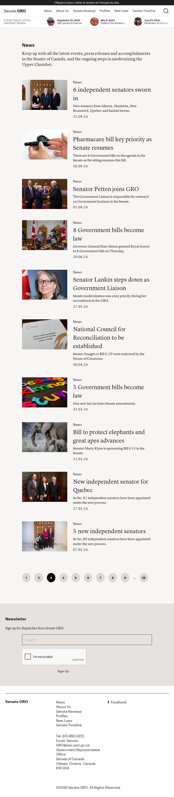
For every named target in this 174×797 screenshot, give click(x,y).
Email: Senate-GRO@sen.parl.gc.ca (73, 743)
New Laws (121, 10)
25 (144, 578)
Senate (15, 10)
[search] (166, 11)
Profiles (105, 10)
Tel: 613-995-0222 (70, 736)
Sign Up (63, 671)
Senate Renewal (84, 10)
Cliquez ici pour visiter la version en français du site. (86, 2)
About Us (62, 10)
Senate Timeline (144, 10)
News (48, 10)
